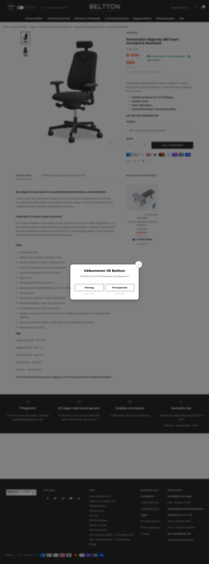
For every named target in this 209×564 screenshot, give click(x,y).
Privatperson (119, 287)
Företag (89, 287)
